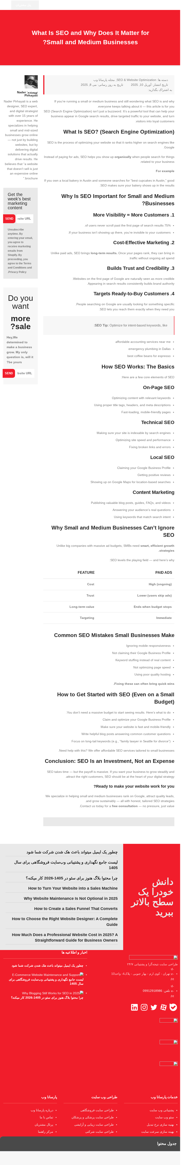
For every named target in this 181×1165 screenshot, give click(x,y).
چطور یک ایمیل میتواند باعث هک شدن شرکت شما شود (72, 852)
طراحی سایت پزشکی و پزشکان (93, 1117)
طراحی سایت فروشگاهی (97, 1110)
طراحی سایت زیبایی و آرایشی (94, 1124)
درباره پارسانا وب (42, 1110)
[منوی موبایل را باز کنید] (5, 5)
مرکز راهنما (45, 1131)
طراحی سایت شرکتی (99, 1131)
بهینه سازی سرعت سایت (157, 1131)
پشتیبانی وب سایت (162, 1110)
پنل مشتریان (23, 5)
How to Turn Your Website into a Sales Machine (73, 888)
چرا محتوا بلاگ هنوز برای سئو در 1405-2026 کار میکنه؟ (72, 878)
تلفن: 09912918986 (156, 990)
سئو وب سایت (164, 1117)
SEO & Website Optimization (136, 80)
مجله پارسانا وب (104, 80)
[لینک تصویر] (153, 958)
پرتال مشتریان (44, 1124)
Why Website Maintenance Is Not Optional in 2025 (71, 898)
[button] (144, 89)
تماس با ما (46, 1117)
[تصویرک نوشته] (47, 974)
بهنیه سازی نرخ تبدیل (160, 1124)
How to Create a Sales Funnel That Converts (76, 908)
